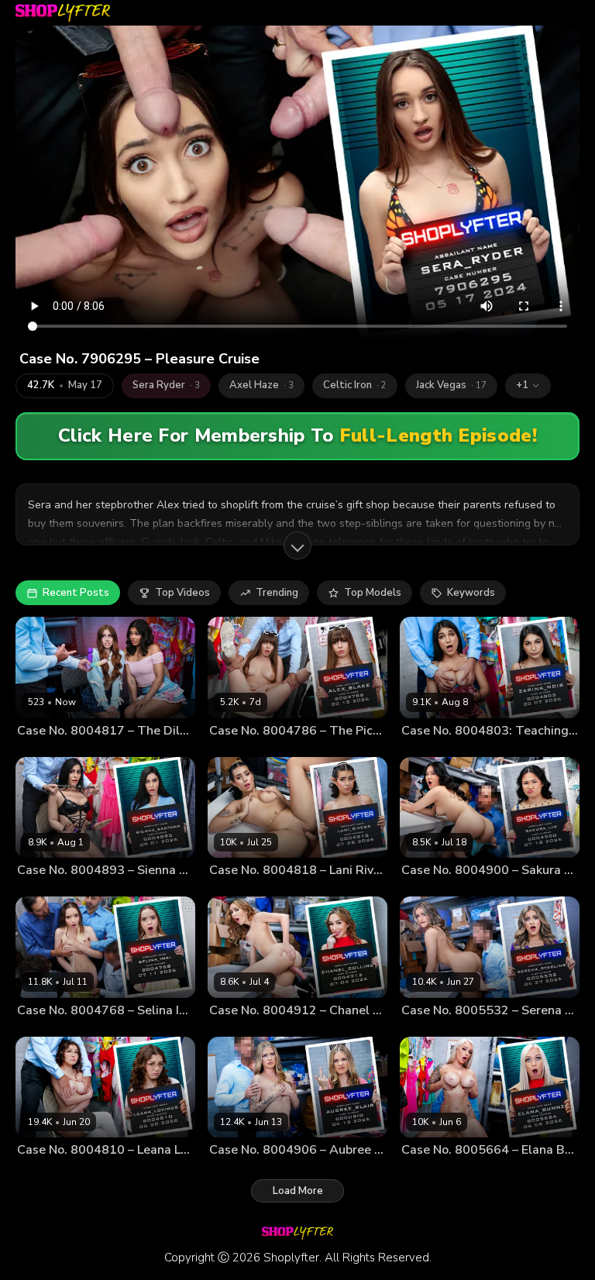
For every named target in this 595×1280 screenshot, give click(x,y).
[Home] (62, 13)
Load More (298, 1191)
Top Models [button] (372, 593)
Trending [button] (277, 593)
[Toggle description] (297, 545)
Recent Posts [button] (76, 593)
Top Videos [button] (182, 593)
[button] (528, 385)
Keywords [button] (471, 593)
